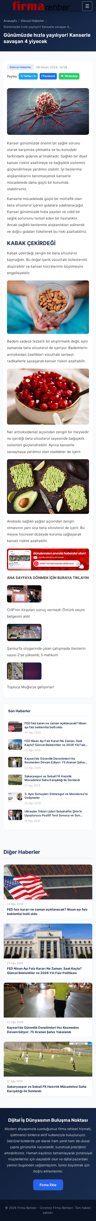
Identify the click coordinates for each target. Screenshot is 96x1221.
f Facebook (48, 76)
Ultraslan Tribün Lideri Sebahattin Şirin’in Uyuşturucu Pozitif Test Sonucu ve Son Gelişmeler (53, 815)
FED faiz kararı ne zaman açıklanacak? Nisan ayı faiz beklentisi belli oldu (55, 725)
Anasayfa (10, 21)
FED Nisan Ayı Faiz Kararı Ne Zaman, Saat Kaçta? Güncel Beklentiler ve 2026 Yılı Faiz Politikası (54, 744)
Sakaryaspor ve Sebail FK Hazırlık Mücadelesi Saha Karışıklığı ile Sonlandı (52, 778)
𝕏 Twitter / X (28, 76)
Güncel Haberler (32, 21)
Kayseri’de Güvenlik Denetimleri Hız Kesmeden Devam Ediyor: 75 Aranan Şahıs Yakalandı (54, 762)
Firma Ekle (48, 1185)
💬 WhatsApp (69, 76)
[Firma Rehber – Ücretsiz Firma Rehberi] (40, 6)
